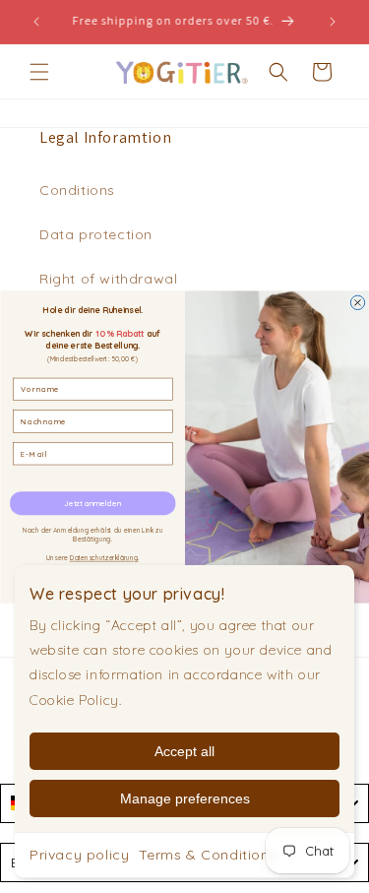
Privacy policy (79, 854)
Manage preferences (185, 798)
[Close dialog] (357, 302)
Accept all (184, 751)
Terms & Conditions (208, 854)
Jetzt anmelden (92, 503)
